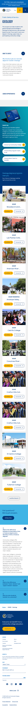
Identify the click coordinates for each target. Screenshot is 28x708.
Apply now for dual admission (17, 2)
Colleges (4, 639)
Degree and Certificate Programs (7, 646)
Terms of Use (15, 701)
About (15, 639)
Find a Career (5, 641)
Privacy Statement (6, 701)
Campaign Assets (17, 643)
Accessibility (5, 704)
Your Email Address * (6, 675)
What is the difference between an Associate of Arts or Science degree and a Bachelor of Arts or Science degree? (11, 532)
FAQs (15, 641)
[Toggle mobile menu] (20, 10)
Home (4, 607)
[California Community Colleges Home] (6, 10)
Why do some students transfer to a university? (10, 595)
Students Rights (13, 704)
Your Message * (5, 668)
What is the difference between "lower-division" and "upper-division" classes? (11, 583)
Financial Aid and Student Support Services (7, 649)
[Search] (25, 10)
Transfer (4, 643)
